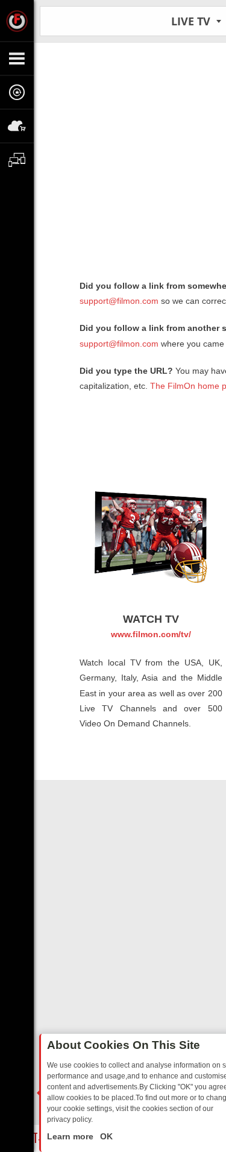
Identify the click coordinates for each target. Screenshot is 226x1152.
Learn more (71, 1136)
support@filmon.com (119, 301)
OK (105, 1136)
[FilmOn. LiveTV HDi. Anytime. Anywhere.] (17, 20)
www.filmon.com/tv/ (151, 634)
